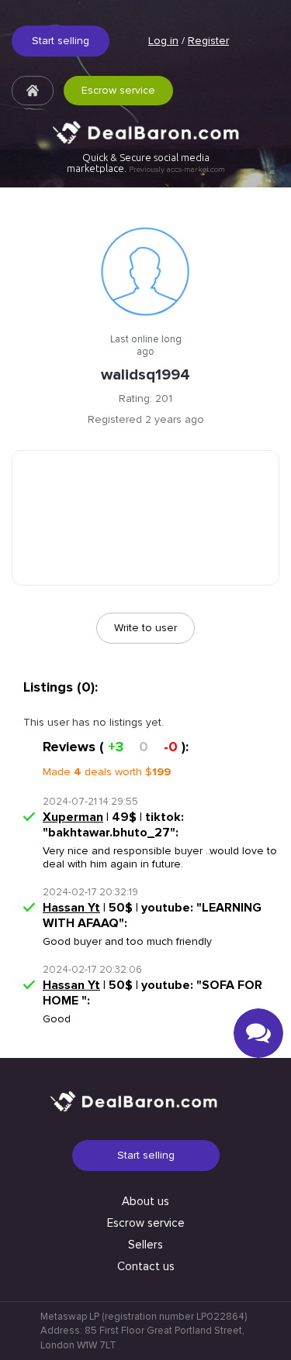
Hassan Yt (71, 907)
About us (145, 1201)
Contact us (146, 1266)
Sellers (145, 1245)
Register (208, 40)
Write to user (145, 627)
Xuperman (73, 817)
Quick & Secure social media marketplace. (146, 163)
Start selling (60, 40)
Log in (163, 40)
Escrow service (118, 90)
